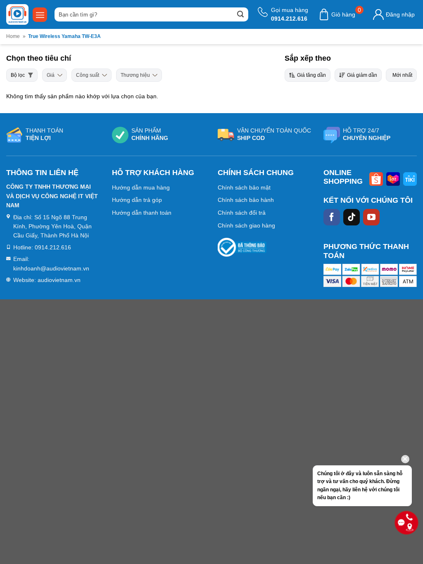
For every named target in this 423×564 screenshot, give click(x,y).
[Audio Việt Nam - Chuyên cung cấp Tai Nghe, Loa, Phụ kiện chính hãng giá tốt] (17, 14)
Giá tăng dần (311, 75)
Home (13, 36)
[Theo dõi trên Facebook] (331, 217)
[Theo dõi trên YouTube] (371, 217)
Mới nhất (402, 75)
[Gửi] (240, 14)
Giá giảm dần (362, 75)
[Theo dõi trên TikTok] (351, 217)
